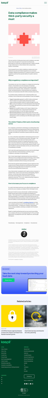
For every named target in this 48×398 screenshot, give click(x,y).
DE (1, 379)
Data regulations (19, 222)
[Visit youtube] (27, 384)
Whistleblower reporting (5, 363)
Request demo (8, 280)
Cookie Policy (3, 355)
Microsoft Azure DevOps (28, 361)
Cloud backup (11, 222)
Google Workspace (27, 355)
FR (1, 381)
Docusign (26, 371)
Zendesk (25, 363)
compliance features (29, 202)
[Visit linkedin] (25, 384)
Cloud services (34, 222)
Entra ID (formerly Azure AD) (29, 351)
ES (1, 383)
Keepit (37, 240)
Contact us (29, 376)
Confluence (26, 367)
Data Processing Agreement (6, 359)
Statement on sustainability (6, 365)
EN (1, 377)
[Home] (5, 3)
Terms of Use (3, 351)
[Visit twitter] (28, 384)
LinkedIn (16, 259)
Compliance (10, 57)
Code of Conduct (4, 361)
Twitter (21, 259)
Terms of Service (4, 349)
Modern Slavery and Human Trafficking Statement (10, 367)
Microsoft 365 (26, 349)
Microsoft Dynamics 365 (28, 359)
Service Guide (3, 353)
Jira (24, 365)
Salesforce (26, 353)
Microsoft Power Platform (29, 357)
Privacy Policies (4, 357)
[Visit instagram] (32, 384)
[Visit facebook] (30, 384)
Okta (25, 369)
